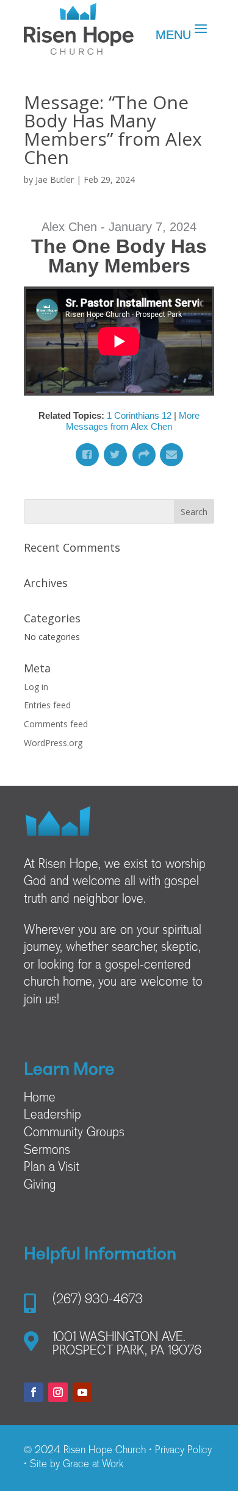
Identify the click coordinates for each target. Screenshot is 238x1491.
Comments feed (56, 724)
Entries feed (47, 705)
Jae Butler (54, 179)
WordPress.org (53, 743)
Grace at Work (93, 1464)
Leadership (52, 1115)
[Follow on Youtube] (82, 1392)
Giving (40, 1185)
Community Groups (74, 1133)
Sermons (47, 1151)
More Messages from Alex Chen (133, 421)
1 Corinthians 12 (139, 415)
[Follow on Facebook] (33, 1392)
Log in (36, 686)
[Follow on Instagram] (58, 1392)
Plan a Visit (51, 1168)
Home (40, 1098)
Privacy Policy (183, 1450)
